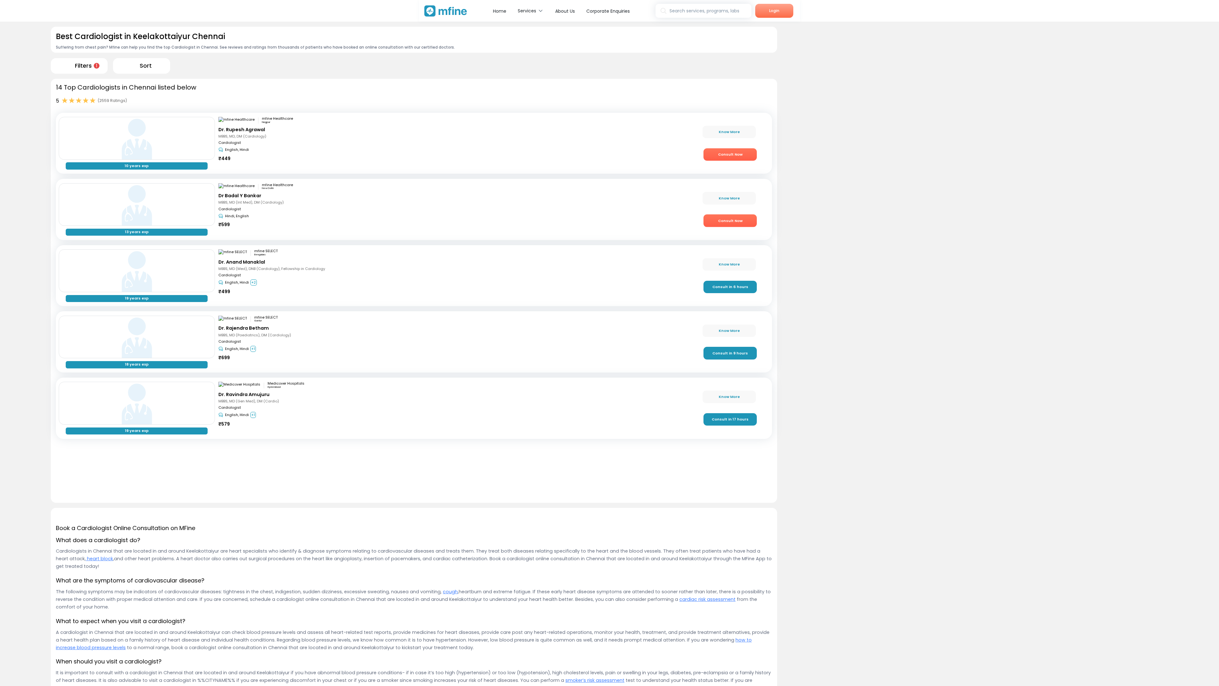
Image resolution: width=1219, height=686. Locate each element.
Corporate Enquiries (608, 11)
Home (499, 11)
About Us (565, 11)
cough (450, 591)
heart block (99, 558)
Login (774, 10)
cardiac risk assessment (707, 599)
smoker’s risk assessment (594, 680)
